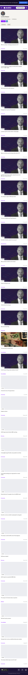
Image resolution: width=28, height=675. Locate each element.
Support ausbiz (20, 7)
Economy (2, 436)
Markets (2, 601)
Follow (4, 21)
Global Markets (3, 243)
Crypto (9, 24)
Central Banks (3, 352)
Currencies (3, 24)
